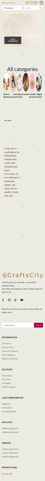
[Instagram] (9, 300)
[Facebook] (3, 300)
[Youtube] (21, 300)
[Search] (40, 8)
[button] (27, 2)
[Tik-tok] (15, 300)
